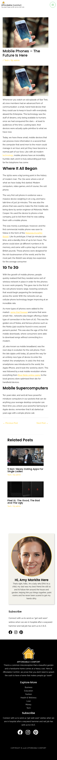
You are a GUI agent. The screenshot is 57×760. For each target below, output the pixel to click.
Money (28, 704)
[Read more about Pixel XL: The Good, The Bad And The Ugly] (25, 489)
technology (8, 155)
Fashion (28, 694)
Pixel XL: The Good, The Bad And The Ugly (23, 501)
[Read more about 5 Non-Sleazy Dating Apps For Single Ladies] (25, 455)
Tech (6, 60)
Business (28, 687)
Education (28, 691)
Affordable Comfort (11, 5)
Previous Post (10, 423)
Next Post (42, 423)
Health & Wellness (28, 698)
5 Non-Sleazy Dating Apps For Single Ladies (25, 470)
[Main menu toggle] (53, 5)
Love (29, 701)
